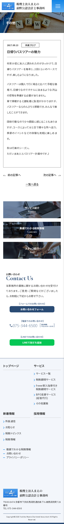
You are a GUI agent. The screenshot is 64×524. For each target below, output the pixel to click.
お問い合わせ (13, 453)
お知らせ (10, 427)
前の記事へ (14, 175)
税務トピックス (13, 433)
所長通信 (10, 421)
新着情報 (9, 413)
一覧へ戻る (32, 184)
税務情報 (10, 439)
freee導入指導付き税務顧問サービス (46, 387)
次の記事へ (49, 175)
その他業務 (42, 403)
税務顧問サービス (46, 379)
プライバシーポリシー (17, 457)
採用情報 (39, 413)
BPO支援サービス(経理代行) (46, 396)
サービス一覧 (43, 373)
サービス (39, 366)
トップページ (11, 366)
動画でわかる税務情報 (18, 449)
